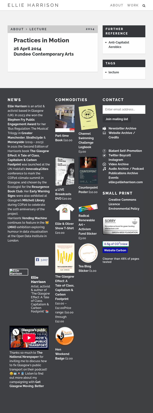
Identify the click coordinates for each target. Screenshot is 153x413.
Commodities (71, 100)
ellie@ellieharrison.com (126, 182)
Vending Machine (34, 218)
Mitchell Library (33, 200)
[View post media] (29, 338)
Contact (113, 100)
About (117, 5)
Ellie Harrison (34, 5)
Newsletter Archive (122, 128)
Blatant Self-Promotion (125, 151)
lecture (114, 72)
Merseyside (16, 142)
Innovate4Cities (37, 169)
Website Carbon (115, 250)
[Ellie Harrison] (19, 272)
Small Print (118, 193)
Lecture (38, 29)
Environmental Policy (124, 208)
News (14, 100)
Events (113, 177)
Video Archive (119, 164)
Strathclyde (34, 137)
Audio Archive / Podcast (126, 168)
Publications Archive (123, 173)
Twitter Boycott (120, 155)
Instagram (116, 160)
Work (133, 5)
